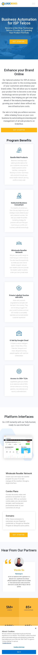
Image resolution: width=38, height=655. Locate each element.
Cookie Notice (6, 643)
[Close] (36, 628)
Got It (19, 652)
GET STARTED (18, 41)
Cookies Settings (19, 647)
